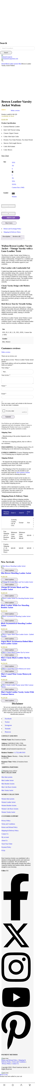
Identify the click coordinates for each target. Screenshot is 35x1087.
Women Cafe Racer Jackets (9, 809)
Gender (5, 193)
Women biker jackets (7, 799)
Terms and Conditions (8, 824)
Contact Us (4, 834)
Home (3, 64)
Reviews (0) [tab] (16, 236)
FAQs (3, 850)
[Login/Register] (21, 1085)
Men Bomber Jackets (7, 784)
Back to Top (4, 1074)
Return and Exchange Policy (12, 229)
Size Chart (5, 156)
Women (14, 196)
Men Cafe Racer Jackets (8, 787)
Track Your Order (6, 844)
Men (7, 64)
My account (5, 837)
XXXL (14, 184)
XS (13, 165)
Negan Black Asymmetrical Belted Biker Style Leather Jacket (17, 642)
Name (3, 386)
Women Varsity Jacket (8, 812)
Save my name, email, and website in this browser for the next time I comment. (16, 404)
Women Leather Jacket (8, 802)
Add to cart (11, 218)
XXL (13, 181)
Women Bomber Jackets (8, 805)
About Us (4, 840)
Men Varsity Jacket (7, 790)
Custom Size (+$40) (18, 187)
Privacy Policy (5, 820)
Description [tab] (6, 236)
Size (4, 162)
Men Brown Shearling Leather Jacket (16, 573)
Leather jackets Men (15, 64)
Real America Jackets (23, 472)
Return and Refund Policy (9, 827)
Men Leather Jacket (7, 780)
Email (3, 394)
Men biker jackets (6, 777)
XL (13, 178)
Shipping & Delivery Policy (12, 232)
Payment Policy (6, 847)
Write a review (15, 110)
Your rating (5, 368)
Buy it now (9, 223)
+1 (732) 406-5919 (19, 752)
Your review (5, 375)
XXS (13, 162)
